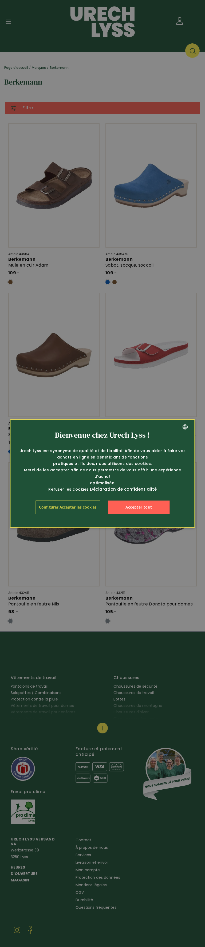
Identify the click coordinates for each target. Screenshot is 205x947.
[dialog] (102, 473)
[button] (68, 507)
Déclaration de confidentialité (123, 489)
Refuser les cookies (68, 489)
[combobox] (185, 427)
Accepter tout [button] (138, 507)
